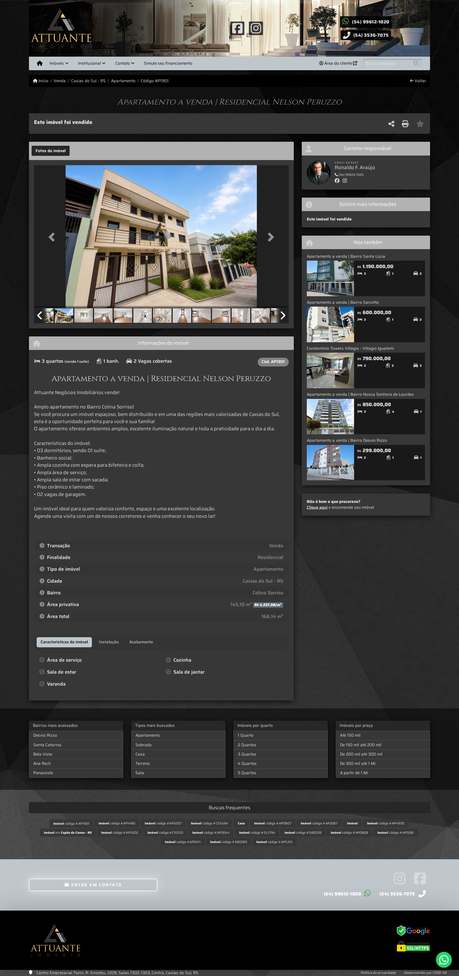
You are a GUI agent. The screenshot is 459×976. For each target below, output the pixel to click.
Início (42, 81)
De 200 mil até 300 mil (361, 754)
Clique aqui (317, 507)
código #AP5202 (119, 832)
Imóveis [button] (56, 63)
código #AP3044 (211, 832)
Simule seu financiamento (168, 63)
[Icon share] (237, 28)
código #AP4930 (385, 823)
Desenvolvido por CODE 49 (425, 972)
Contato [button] (122, 63)
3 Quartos (247, 754)
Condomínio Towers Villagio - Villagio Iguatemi (350, 348)
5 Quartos (247, 773)
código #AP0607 (272, 823)
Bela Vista (42, 754)
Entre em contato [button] (95, 885)
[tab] (51, 151)
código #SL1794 (257, 832)
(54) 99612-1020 (370, 21)
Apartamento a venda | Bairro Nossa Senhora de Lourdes (360, 394)
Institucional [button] (89, 63)
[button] (53, 237)
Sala (139, 773)
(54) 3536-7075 (371, 35)
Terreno (142, 763)
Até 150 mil (350, 735)
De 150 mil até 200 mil (360, 745)
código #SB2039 (302, 832)
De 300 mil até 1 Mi (358, 763)
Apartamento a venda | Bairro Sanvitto (343, 302)
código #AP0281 (395, 832)
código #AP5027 (163, 823)
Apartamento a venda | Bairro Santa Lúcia (346, 256)
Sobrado (143, 745)
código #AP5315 (274, 841)
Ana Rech (42, 763)
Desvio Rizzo (45, 735)
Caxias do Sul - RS (88, 81)
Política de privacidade (378, 972)
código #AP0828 (349, 832)
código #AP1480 (117, 823)
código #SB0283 (228, 841)
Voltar (420, 81)
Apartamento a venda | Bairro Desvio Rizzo (347, 440)
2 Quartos (247, 745)
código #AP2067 (319, 823)
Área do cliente (338, 63)
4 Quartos (247, 763)
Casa (140, 754)
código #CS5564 (209, 823)
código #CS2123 (165, 832)
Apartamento (123, 81)
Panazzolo (43, 773)
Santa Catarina (47, 745)
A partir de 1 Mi (354, 773)
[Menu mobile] (39, 63)
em (68, 832)
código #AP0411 (183, 841)
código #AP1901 (71, 823)
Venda (60, 81)
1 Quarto (245, 735)
